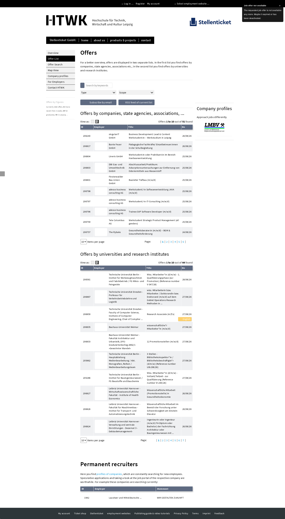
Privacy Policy (181, 513)
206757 (86, 232)
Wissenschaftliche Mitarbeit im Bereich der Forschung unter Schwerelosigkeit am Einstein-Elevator (162, 409)
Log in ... (128, 3)
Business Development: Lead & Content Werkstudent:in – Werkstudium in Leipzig (150, 136)
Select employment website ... (193, 3)
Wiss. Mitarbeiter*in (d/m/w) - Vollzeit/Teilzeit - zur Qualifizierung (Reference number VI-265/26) (162, 377)
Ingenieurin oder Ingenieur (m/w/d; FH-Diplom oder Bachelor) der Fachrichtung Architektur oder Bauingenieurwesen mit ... (161, 426)
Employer (99, 126)
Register (140, 3)
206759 (86, 221)
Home (85, 40)
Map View (53, 70)
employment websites (118, 513)
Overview (53, 52)
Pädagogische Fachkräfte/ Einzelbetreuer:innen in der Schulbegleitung (153, 146)
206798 (86, 191)
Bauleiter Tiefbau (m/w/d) (142, 179)
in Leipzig (60, 115)
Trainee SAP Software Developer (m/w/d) (150, 211)
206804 (86, 156)
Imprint (206, 513)
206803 (86, 167)
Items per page (96, 241)
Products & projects (123, 40)
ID (82, 126)
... (67, 115)
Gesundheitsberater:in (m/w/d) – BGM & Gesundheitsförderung (149, 232)
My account (153, 3)
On (183, 126)
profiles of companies (109, 474)
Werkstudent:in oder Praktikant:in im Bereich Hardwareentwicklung (152, 156)
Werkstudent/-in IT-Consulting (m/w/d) (149, 201)
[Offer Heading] (97, 121)
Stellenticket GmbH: (63, 40)
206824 (86, 426)
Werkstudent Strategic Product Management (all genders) (154, 222)
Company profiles (58, 76)
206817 (86, 146)
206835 (86, 327)
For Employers (56, 81)
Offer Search (55, 64)
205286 (86, 377)
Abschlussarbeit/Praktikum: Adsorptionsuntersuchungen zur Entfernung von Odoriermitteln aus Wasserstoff (154, 168)
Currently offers (54, 107)
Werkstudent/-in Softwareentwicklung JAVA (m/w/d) (151, 191)
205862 (86, 360)
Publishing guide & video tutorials (152, 513)
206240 (86, 135)
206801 (86, 179)
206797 (86, 201)
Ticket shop (80, 513)
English (186, 319)
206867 (86, 296)
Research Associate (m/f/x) (160, 314)
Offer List (53, 58)
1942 (86, 497)
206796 (86, 211)
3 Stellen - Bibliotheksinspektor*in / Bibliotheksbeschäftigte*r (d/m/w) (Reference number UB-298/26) (161, 360)
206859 (86, 314)
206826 (86, 409)
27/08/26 (186, 314)
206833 (86, 341)
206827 (86, 393)
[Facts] (92, 121)
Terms (195, 513)
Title (130, 126)
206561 (86, 279)
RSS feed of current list (138, 102)
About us (99, 40)
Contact (146, 40)
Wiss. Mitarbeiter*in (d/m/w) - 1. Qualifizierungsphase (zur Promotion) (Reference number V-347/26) (163, 279)
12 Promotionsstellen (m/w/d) (162, 341)
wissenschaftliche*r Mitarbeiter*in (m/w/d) (158, 327)
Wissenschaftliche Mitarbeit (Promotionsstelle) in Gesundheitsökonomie (161, 393)
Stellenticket (96, 513)
